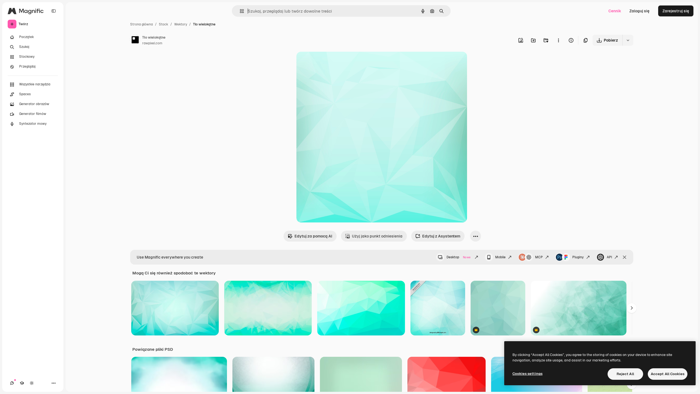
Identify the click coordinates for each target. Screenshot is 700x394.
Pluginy (578, 257)
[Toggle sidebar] (53, 11)
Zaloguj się (639, 10)
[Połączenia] (12, 383)
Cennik (614, 10)
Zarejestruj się (676, 10)
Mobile (500, 257)
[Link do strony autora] (135, 40)
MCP (539, 257)
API (609, 257)
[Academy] (22, 383)
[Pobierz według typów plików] (627, 40)
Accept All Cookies (667, 374)
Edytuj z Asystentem (441, 236)
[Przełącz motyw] (31, 383)
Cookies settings (527, 373)
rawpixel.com (152, 43)
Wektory (180, 24)
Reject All (625, 374)
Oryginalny (334, 62)
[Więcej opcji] (558, 40)
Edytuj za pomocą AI (313, 236)
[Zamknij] (624, 257)
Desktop (459, 257)
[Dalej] (632, 308)
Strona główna (141, 24)
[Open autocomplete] (239, 11)
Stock (163, 24)
